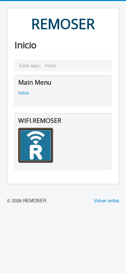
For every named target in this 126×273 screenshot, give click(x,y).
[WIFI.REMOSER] (35, 144)
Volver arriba (106, 200)
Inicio (23, 93)
